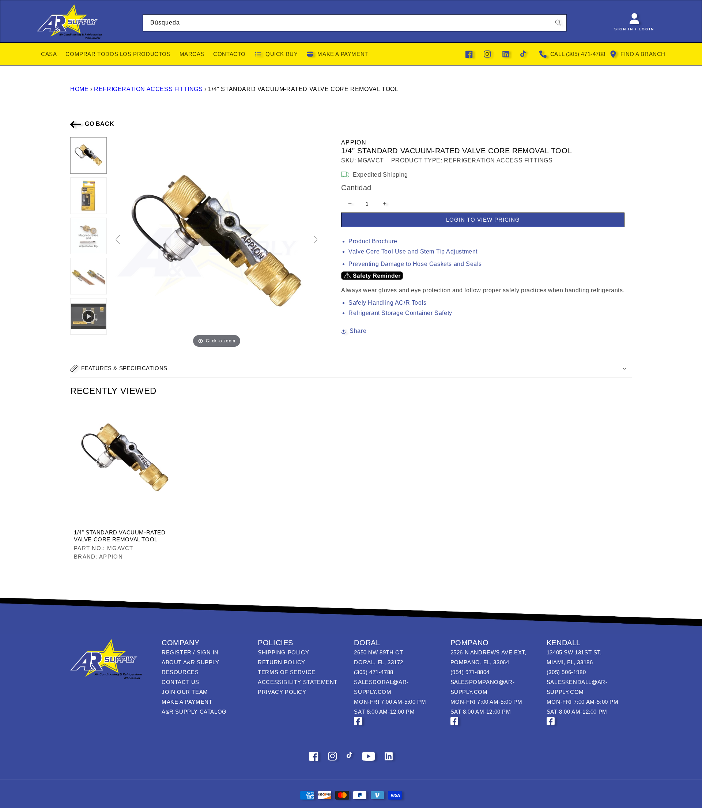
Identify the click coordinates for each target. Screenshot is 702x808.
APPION (353, 142)
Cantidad (356, 188)
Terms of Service (287, 672)
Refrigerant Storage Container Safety (400, 313)
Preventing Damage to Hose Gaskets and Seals (415, 264)
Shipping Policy (283, 652)
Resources (180, 672)
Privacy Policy (282, 692)
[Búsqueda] (558, 23)
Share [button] (358, 331)
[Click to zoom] (216, 243)
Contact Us (180, 682)
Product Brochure (372, 241)
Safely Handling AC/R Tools (387, 303)
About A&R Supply (190, 662)
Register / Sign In (190, 652)
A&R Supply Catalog (194, 712)
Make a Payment (187, 702)
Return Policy (281, 662)
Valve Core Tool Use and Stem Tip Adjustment (413, 251)
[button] (351, 368)
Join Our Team (185, 692)
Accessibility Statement (297, 682)
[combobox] (355, 23)
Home (79, 89)
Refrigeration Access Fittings (148, 89)
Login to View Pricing (483, 220)
